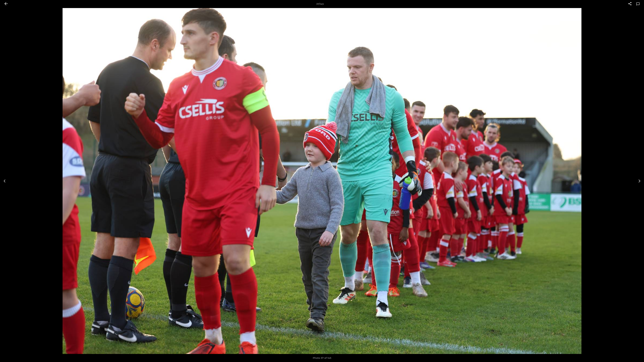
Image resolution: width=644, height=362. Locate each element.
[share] (630, 4)
